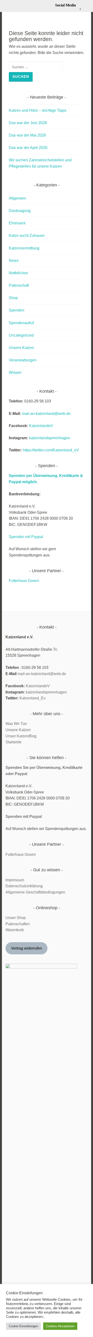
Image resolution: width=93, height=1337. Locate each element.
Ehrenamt (17, 223)
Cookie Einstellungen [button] (23, 1326)
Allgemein (17, 198)
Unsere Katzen (21, 348)
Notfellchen (18, 273)
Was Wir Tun (16, 724)
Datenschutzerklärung (24, 886)
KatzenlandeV (41, 426)
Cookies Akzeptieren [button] (60, 1326)
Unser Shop (15, 918)
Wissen (15, 372)
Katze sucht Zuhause (27, 235)
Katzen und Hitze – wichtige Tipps (37, 110)
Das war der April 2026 (28, 148)
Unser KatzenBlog (20, 736)
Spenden (16, 310)
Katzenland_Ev (33, 698)
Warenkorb (14, 930)
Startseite (13, 742)
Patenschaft (19, 285)
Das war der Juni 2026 (28, 123)
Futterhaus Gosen (24, 581)
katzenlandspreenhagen (49, 438)
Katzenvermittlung (24, 248)
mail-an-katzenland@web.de (46, 414)
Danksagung (20, 211)
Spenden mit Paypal (26, 537)
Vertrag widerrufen (26, 948)
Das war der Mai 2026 (27, 135)
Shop (13, 298)
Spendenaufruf (21, 323)
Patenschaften (17, 924)
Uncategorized (21, 335)
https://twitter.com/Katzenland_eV (51, 450)
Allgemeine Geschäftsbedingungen (35, 892)
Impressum (14, 880)
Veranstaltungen (22, 360)
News (14, 261)
